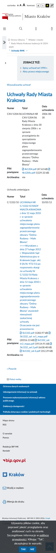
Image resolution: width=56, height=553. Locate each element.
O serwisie (7, 434)
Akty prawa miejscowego (36, 71)
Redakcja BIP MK (11, 447)
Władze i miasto (35, 40)
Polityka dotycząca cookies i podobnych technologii (26, 412)
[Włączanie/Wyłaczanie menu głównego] (4, 29)
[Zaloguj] (52, 29)
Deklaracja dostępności (13, 406)
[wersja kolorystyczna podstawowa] (38, 6)
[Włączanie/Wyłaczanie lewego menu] (4, 42)
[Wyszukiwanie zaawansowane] (20, 28)
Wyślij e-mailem (15, 488)
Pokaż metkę (15, 379)
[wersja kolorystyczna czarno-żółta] (47, 6)
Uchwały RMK (17, 51)
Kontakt (6, 451)
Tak (23, 549)
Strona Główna (18, 40)
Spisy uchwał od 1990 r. (35, 68)
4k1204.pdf (30, 169)
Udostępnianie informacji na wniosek (20, 392)
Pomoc (6, 438)
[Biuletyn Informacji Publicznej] (28, 462)
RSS (4, 425)
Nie (32, 549)
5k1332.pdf (28, 333)
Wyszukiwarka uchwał (19, 85)
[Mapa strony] (36, 29)
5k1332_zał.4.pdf (31, 351)
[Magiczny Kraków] (28, 476)
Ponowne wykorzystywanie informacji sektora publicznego (24, 399)
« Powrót (11, 369)
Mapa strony (8, 421)
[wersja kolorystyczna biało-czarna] (43, 6)
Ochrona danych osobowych (16, 386)
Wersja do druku (15, 502)
